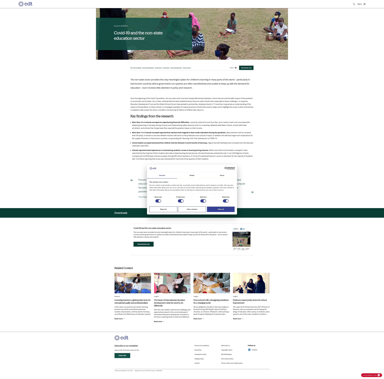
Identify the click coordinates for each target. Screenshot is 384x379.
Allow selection (192, 209)
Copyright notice (226, 350)
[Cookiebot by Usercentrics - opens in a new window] (226, 168)
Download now (246, 68)
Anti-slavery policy (227, 359)
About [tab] (222, 175)
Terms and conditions (201, 345)
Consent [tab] (162, 175)
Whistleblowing (226, 354)
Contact (197, 363)
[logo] (26, 4)
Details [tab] (192, 175)
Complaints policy (200, 354)
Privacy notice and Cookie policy (231, 363)
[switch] (181, 201)
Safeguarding (199, 359)
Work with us (225, 345)
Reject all (163, 209)
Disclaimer (198, 350)
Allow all (221, 209)
